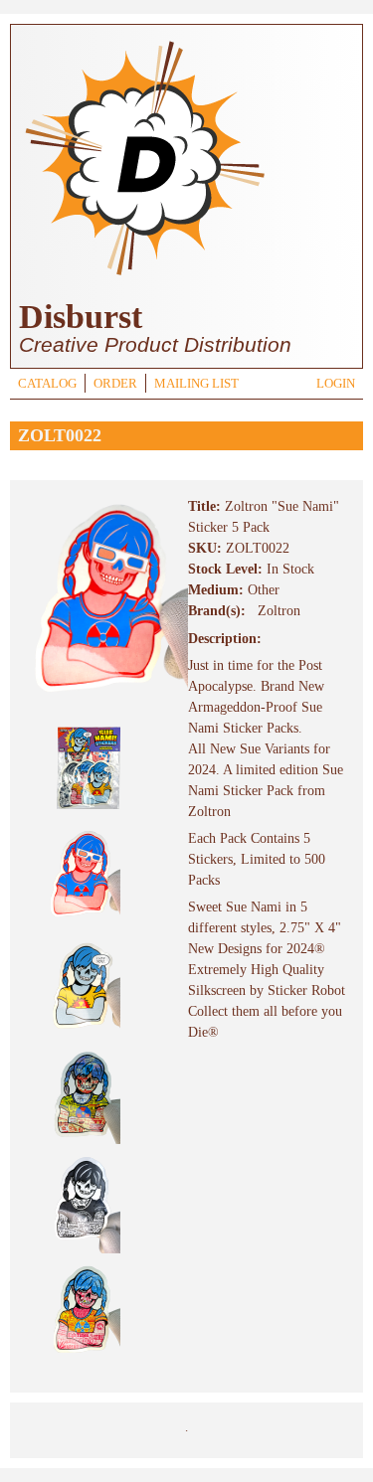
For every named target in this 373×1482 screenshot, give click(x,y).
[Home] (144, 277)
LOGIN (335, 384)
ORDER (115, 384)
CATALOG (47, 384)
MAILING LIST (196, 384)
